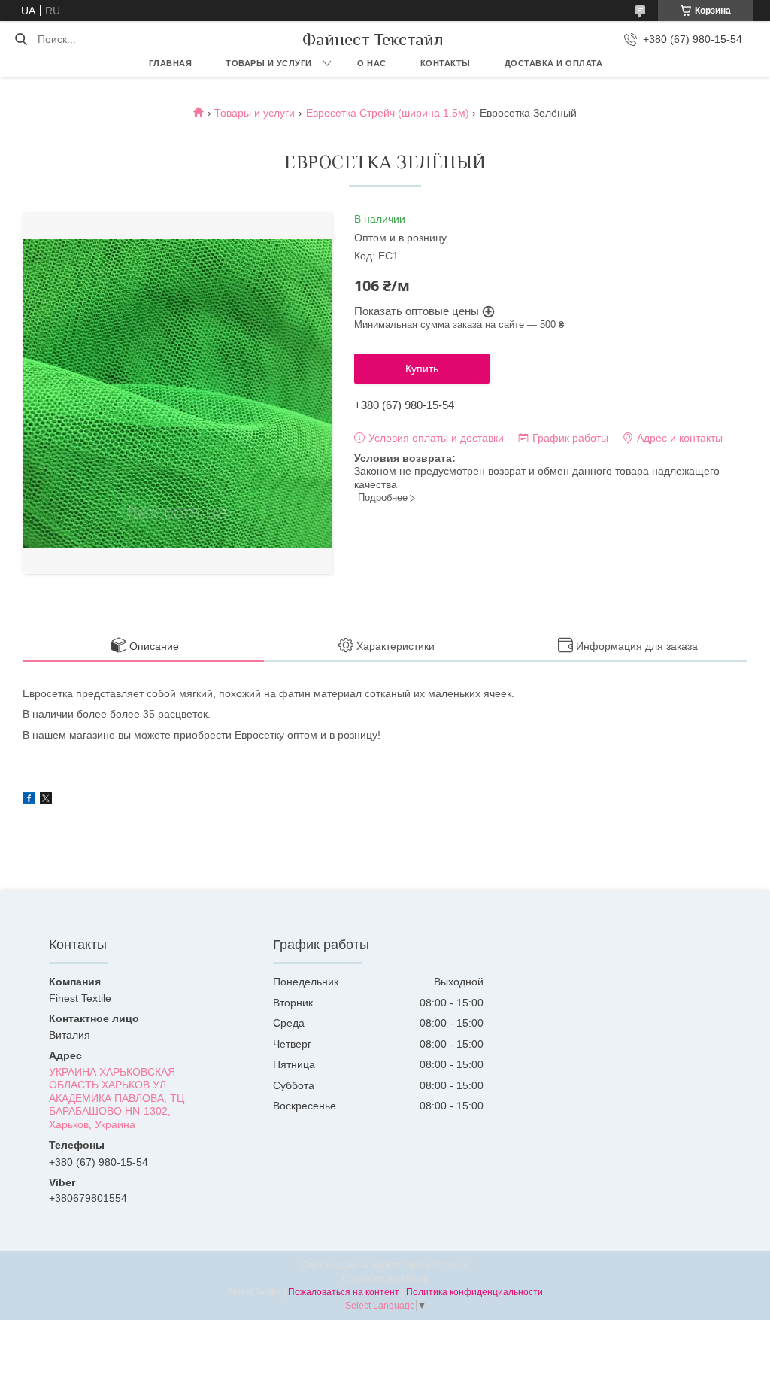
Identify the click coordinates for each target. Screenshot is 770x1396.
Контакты (445, 63)
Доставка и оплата (554, 63)
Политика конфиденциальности (474, 1292)
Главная (170, 63)
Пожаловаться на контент (343, 1292)
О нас (372, 63)
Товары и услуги (269, 63)
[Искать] (21, 39)
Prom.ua (451, 1265)
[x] (46, 800)
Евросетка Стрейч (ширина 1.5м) (387, 113)
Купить (421, 369)
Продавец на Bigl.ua (385, 1278)
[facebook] (29, 800)
